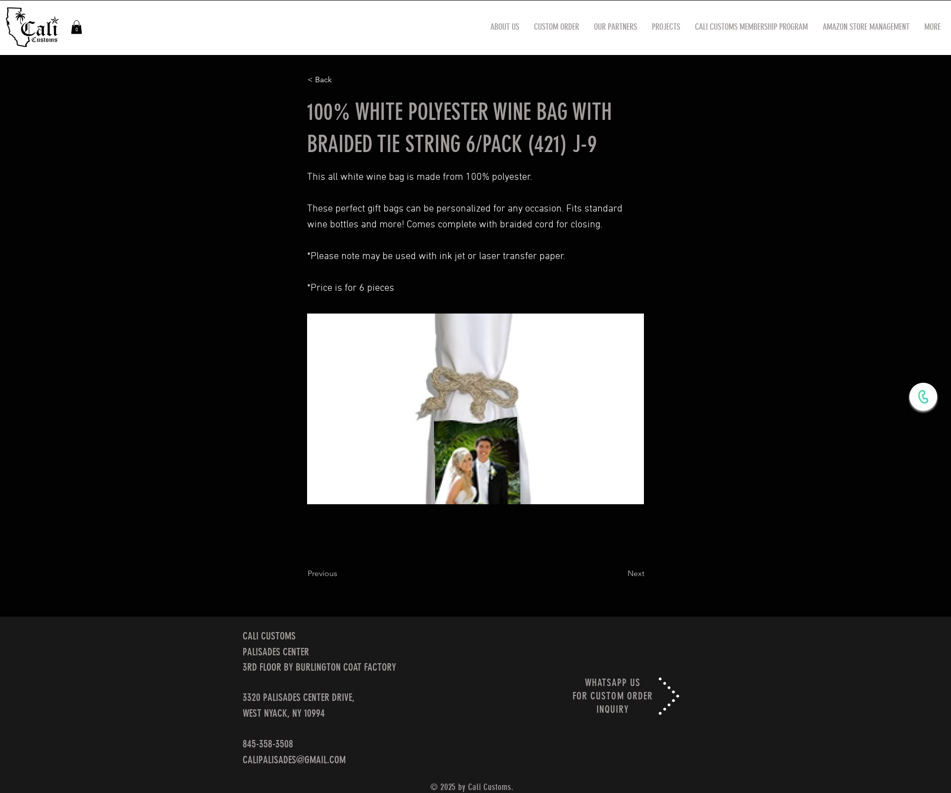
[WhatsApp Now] (923, 397)
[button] (76, 27)
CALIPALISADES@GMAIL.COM (294, 759)
